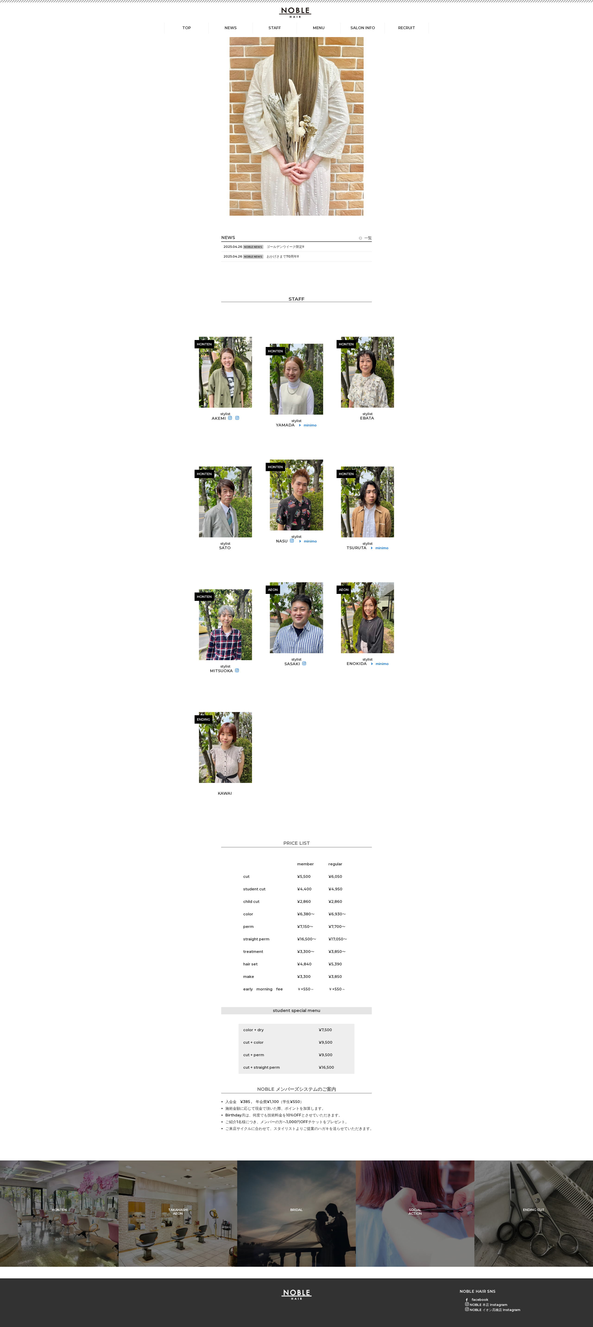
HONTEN (59, 1210)
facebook (479, 1300)
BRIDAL (296, 1210)
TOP (186, 28)
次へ (579, 127)
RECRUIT (406, 28)
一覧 (368, 238)
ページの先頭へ (583, 1317)
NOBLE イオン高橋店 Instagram (494, 1310)
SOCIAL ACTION (415, 1212)
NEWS (231, 28)
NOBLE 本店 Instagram (488, 1305)
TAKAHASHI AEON (178, 1212)
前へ (14, 127)
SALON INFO (362, 28)
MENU (319, 28)
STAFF (274, 28)
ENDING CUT (533, 1210)
